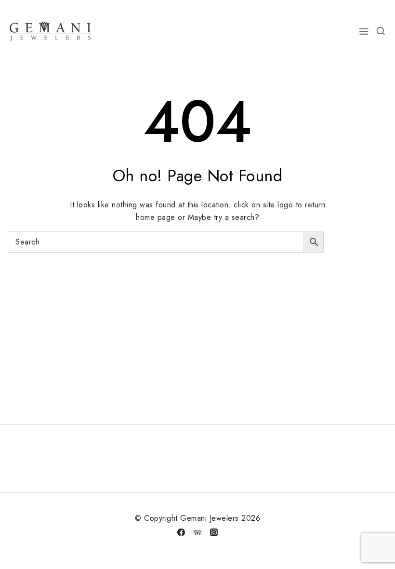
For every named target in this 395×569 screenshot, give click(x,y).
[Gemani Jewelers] (51, 31)
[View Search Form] (380, 31)
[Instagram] (214, 532)
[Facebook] (181, 532)
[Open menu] (364, 31)
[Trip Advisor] (197, 532)
